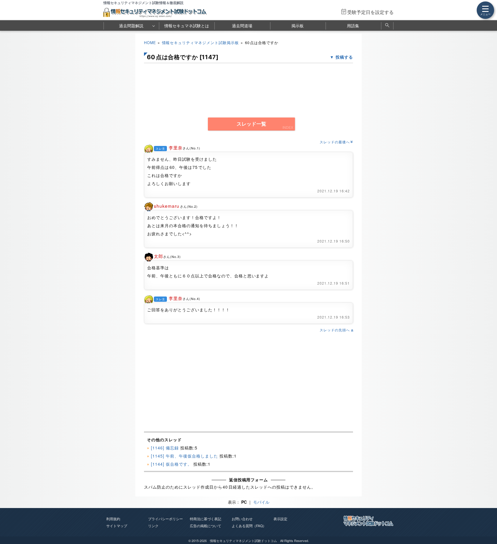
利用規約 (113, 518)
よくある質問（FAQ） (249, 525)
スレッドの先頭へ (336, 329)
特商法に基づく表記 (205, 518)
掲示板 (297, 25)
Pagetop (485, 522)
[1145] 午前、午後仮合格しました (184, 456)
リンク (153, 525)
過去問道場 (242, 25)
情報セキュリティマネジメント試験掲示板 (200, 42)
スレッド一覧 (251, 124)
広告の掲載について (205, 525)
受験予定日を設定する (370, 12)
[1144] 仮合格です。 (171, 464)
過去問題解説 (131, 25)
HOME (150, 42)
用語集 (353, 25)
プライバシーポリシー (165, 518)
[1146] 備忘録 (165, 448)
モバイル (261, 502)
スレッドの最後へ (336, 141)
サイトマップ (116, 525)
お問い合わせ (242, 518)
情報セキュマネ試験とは (186, 25)
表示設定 (280, 518)
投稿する (344, 57)
